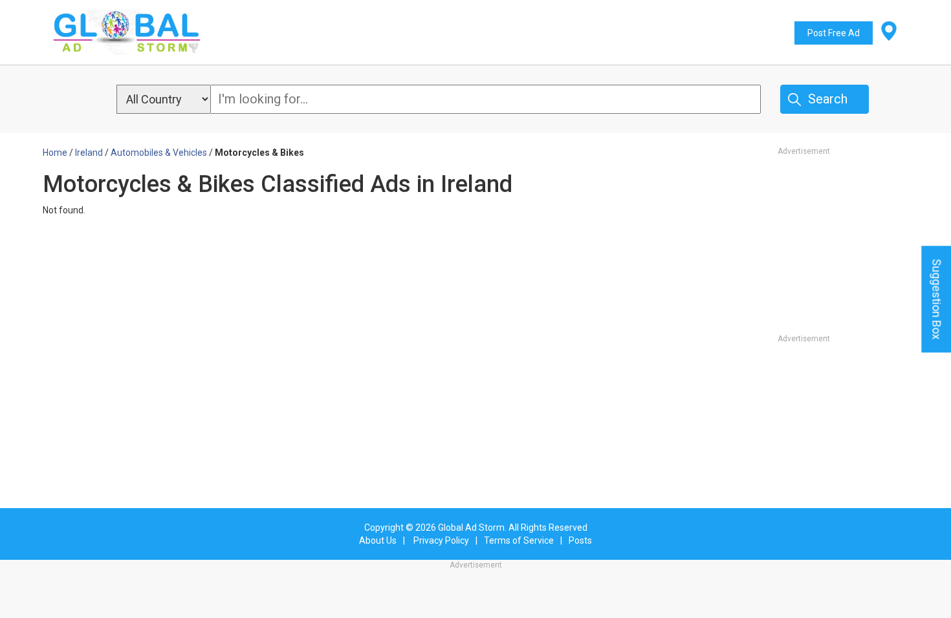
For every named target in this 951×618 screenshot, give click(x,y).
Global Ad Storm (471, 527)
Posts (580, 540)
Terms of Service (519, 540)
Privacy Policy (441, 540)
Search (827, 99)
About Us (378, 540)
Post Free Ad (833, 33)
